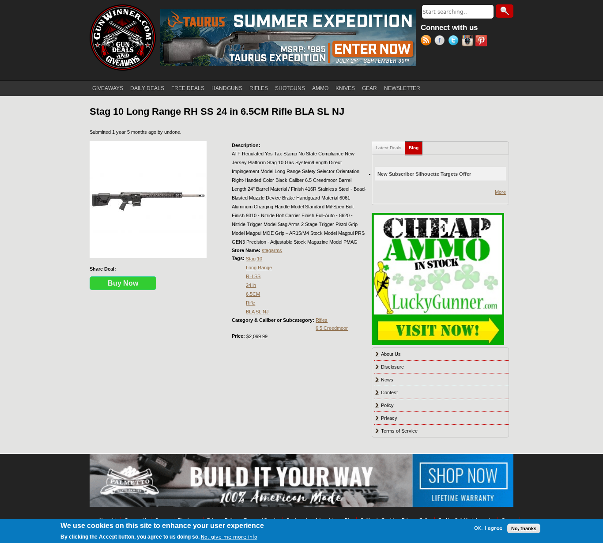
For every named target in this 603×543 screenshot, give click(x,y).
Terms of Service (399, 431)
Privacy (389, 418)
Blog (415, 147)
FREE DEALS (187, 88)
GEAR (369, 88)
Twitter (455, 41)
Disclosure (392, 367)
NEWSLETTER (402, 88)
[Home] (123, 37)
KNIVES (345, 88)
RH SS (253, 276)
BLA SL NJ (257, 311)
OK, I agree (488, 528)
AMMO (320, 88)
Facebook (441, 41)
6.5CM (253, 294)
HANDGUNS (226, 88)
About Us (391, 354)
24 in (251, 285)
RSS (427, 41)
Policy (387, 405)
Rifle (250, 302)
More (500, 192)
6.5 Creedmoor (332, 328)
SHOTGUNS (290, 88)
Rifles (322, 320)
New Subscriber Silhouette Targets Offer (424, 174)
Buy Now (123, 283)
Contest (389, 392)
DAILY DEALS (147, 88)
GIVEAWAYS (107, 88)
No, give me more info (229, 537)
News (387, 379)
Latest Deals (388, 147)
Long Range (259, 267)
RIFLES (258, 88)
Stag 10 (254, 258)
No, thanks (523, 528)
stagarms (272, 250)
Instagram (468, 41)
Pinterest (482, 41)
